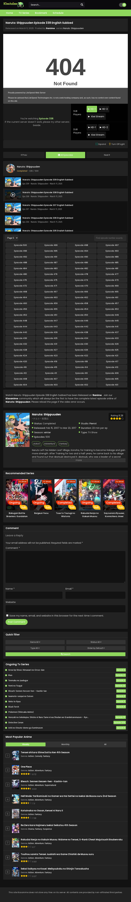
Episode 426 (81, 349)
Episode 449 (112, 314)
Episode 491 (51, 256)
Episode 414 (81, 367)
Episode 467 (51, 291)
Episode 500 (20, 245)
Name (10, 588)
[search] (82, 4)
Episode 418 (81, 361)
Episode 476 (20, 280)
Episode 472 (20, 285)
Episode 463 (51, 297)
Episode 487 (51, 262)
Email (69, 588)
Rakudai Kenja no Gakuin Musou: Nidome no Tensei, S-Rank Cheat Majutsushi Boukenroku (72, 839)
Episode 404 (20, 384)
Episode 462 (81, 297)
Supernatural (50, 785)
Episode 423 (51, 355)
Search (66, 654)
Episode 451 (51, 314)
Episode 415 (51, 367)
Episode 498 (81, 245)
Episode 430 (81, 343)
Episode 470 (81, 285)
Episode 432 (20, 343)
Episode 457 (112, 303)
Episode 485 (112, 262)
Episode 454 (81, 309)
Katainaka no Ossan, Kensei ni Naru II (42, 810)
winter (47, 432)
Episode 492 (20, 256)
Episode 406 (81, 378)
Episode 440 (20, 332)
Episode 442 (81, 326)
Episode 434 (81, 338)
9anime (50, 28)
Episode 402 (81, 384)
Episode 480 (20, 274)
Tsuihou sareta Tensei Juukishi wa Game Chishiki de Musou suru (57, 854)
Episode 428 (20, 349)
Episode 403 (51, 384)
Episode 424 (20, 355)
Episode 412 (20, 373)
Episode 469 (112, 285)
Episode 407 (51, 378)
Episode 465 (112, 291)
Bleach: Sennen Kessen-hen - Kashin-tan (44, 781)
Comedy (38, 756)
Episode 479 (51, 274)
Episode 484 (20, 268)
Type (34, 648)
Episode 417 (112, 361)
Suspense (47, 829)
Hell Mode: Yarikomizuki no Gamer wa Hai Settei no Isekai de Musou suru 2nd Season (68, 796)
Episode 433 (112, 338)
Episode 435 (51, 338)
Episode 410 (81, 373)
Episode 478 (81, 274)
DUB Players (77, 131)
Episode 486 (81, 262)
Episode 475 (51, 280)
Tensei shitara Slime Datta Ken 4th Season (45, 752)
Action (36, 443)
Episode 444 (20, 326)
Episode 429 (112, 343)
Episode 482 (81, 268)
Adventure (49, 443)
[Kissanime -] (13, 6)
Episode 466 (81, 291)
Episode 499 (51, 245)
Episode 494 (81, 250)
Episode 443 (51, 326)
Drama (31, 829)
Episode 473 (112, 280)
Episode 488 (20, 262)
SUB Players (77, 112)
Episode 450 (81, 314)
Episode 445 (112, 320)
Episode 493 (112, 250)
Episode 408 (20, 378)
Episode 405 (112, 378)
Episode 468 (20, 291)
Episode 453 (112, 309)
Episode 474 (81, 280)
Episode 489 (112, 256)
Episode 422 (81, 355)
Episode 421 (112, 355)
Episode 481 (112, 268)
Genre (34, 642)
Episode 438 (81, 332)
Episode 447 (51, 320)
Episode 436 (20, 338)
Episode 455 (51, 309)
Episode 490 (81, 256)
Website (11, 602)
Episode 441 (112, 326)
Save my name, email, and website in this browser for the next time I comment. (56, 615)
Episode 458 (81, 303)
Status (95, 642)
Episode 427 (51, 349)
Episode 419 (51, 361)
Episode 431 (51, 343)
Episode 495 (51, 250)
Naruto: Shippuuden (73, 28)
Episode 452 (20, 314)
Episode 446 (81, 320)
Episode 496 (20, 250)
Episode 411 (51, 373)
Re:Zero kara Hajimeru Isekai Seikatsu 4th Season (49, 825)
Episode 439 (51, 332)
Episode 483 (51, 268)
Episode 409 (112, 373)
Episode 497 (112, 245)
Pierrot (93, 423)
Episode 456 (20, 309)
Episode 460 (20, 303)
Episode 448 (20, 320)
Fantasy (63, 443)
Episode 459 (51, 303)
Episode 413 (112, 367)
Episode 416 (20, 367)
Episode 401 (112, 384)
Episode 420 (20, 361)
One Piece (26, 766)
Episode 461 (112, 297)
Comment (13, 548)
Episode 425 (112, 349)
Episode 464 (20, 297)
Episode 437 (112, 332)
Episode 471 (51, 285)
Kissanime (12, 398)
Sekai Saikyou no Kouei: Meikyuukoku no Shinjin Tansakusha (55, 868)
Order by (95, 648)
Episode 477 (112, 274)
